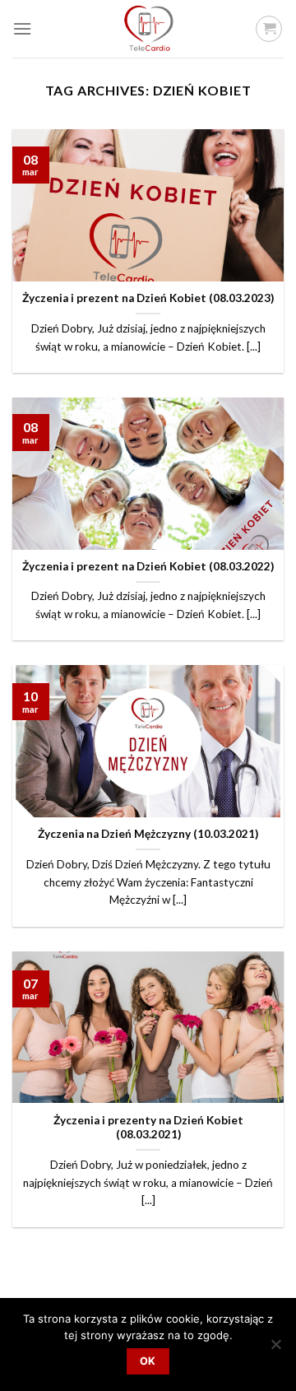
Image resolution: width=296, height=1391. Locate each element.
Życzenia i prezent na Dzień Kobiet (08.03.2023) (148, 298)
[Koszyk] (269, 29)
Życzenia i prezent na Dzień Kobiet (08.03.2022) (148, 566)
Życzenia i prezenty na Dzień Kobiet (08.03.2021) (148, 1128)
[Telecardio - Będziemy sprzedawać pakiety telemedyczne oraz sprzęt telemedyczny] (148, 29)
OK (148, 1361)
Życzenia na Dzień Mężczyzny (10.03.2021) (148, 833)
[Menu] (22, 28)
